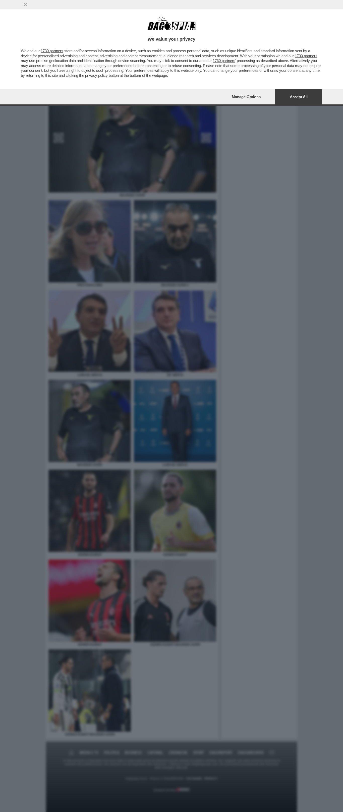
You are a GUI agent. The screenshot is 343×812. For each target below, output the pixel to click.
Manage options (246, 97)
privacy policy (96, 75)
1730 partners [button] (52, 51)
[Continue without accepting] (25, 4)
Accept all (299, 97)
